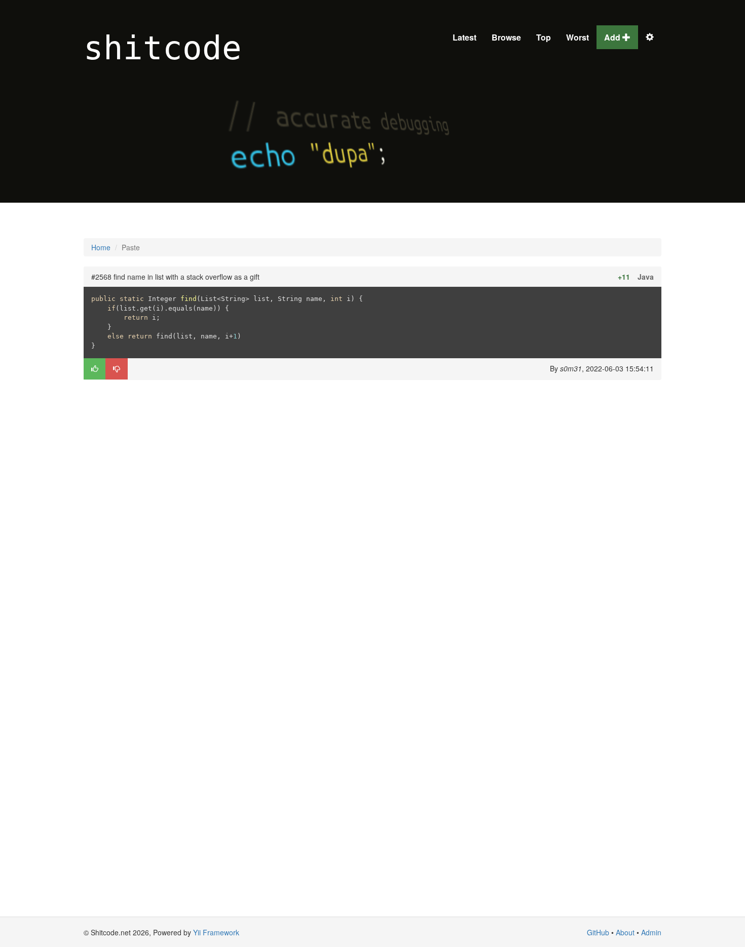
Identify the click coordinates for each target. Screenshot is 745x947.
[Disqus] (372, 516)
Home (100, 247)
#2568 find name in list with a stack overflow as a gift (175, 277)
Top (543, 37)
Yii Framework (216, 932)
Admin (651, 932)
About (625, 932)
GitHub (598, 932)
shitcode (163, 48)
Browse (506, 37)
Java (646, 277)
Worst (577, 37)
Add (613, 37)
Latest (464, 37)
